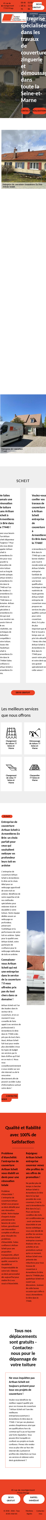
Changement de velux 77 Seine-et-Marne (11, 779)
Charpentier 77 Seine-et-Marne (35, 778)
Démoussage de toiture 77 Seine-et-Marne (34, 744)
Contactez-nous (9, 1097)
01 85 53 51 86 (30, 6)
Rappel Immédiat (34, 1499)
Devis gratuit (37, 6)
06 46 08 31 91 (23, 6)
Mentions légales (29, 1512)
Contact (25, 111)
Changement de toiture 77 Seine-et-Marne (11, 744)
